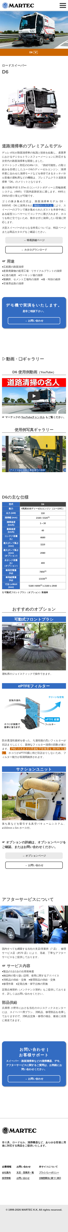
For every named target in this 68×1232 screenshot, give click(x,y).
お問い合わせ (23, 1178)
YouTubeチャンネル (33, 417)
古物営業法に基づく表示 (50, 1178)
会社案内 (6, 1172)
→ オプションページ (34, 855)
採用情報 (6, 1178)
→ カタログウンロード (34, 249)
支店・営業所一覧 (25, 1172)
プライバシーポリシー (49, 1172)
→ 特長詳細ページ (34, 240)
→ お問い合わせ (34, 320)
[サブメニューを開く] (36, 52)
